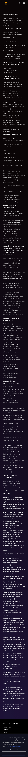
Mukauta (13, 754)
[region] (14, 745)
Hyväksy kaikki (14, 749)
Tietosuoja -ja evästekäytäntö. (14, 746)
